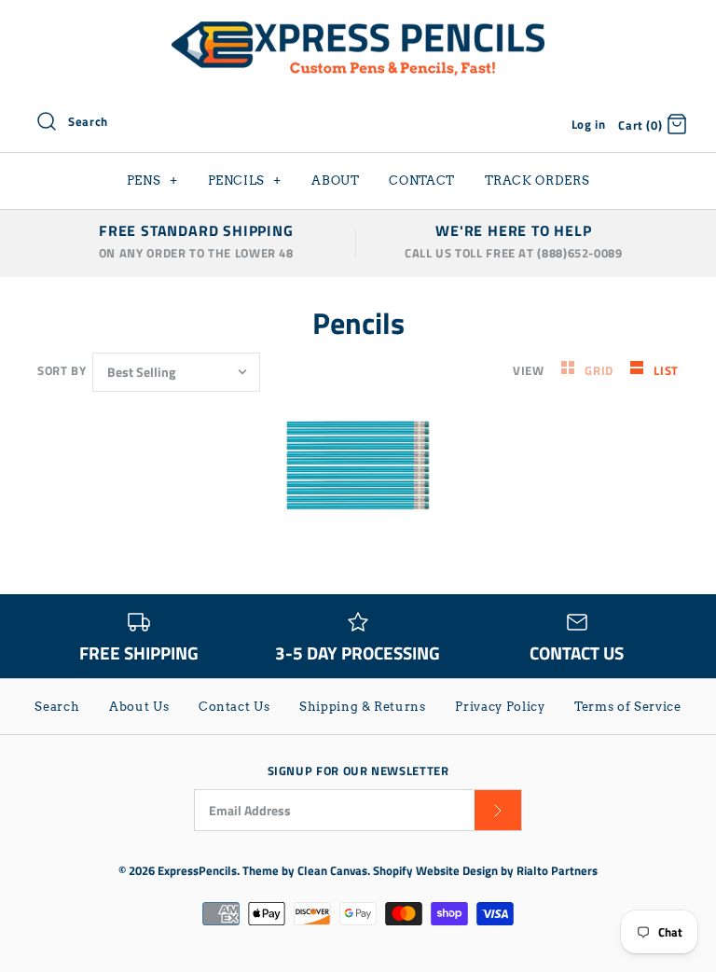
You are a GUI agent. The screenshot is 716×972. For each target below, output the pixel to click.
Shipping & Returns (362, 707)
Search (56, 707)
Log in (588, 124)
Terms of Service (627, 707)
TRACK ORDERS (537, 180)
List (666, 370)
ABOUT (335, 180)
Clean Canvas (332, 870)
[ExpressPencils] (358, 30)
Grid (600, 370)
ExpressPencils (197, 870)
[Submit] (498, 810)
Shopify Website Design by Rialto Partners (485, 870)
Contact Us (234, 707)
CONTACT (422, 180)
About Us (139, 707)
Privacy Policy (499, 707)
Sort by (61, 370)
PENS (152, 180)
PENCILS (245, 180)
